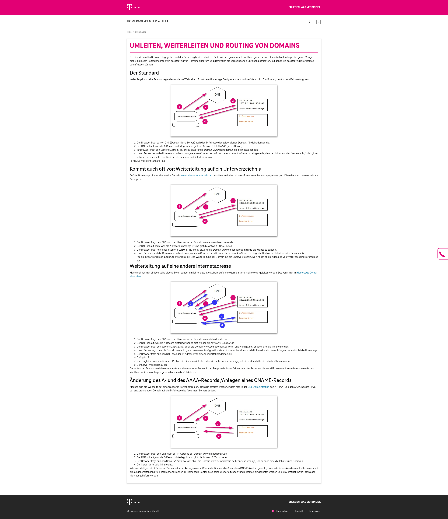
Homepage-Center (142, 21)
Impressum (315, 511)
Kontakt (299, 511)
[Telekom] (133, 502)
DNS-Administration (258, 386)
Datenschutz (282, 511)
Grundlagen (140, 32)
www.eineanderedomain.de (196, 175)
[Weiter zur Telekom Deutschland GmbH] (133, 7)
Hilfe (129, 32)
